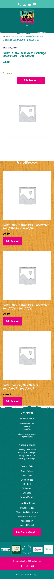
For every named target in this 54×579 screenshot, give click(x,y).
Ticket (14, 36)
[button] (27, 26)
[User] (24, 4)
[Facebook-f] (21, 566)
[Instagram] (27, 566)
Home (6, 36)
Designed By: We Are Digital (27, 574)
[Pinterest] (32, 566)
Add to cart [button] (13, 241)
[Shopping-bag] (29, 4)
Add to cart (31, 80)
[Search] (19, 4)
